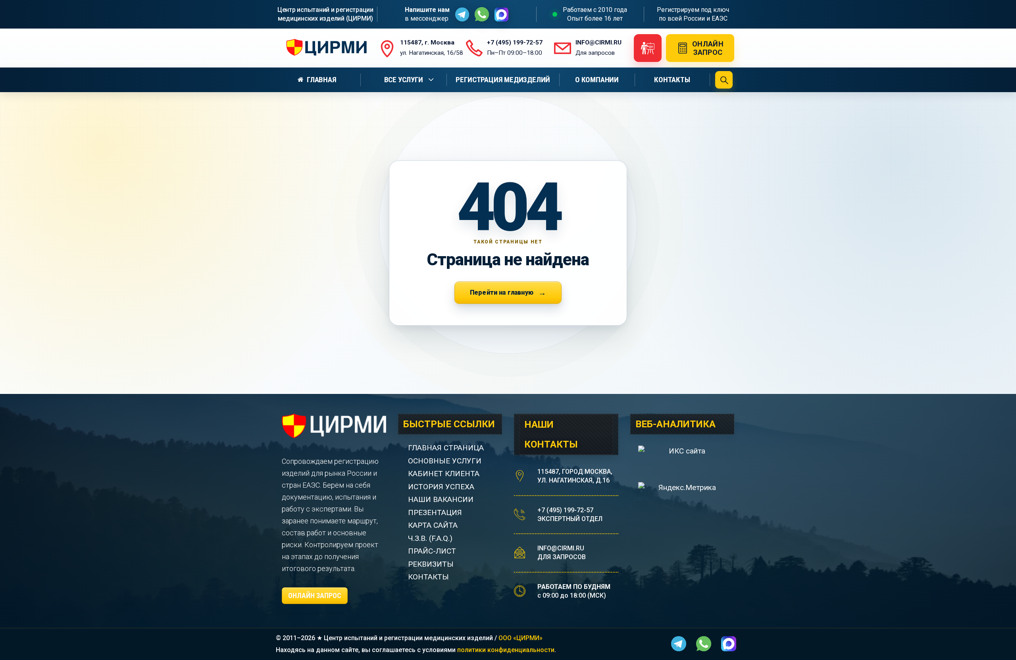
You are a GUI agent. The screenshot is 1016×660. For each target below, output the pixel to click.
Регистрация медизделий (503, 79)
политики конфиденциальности (505, 650)
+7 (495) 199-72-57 (565, 510)
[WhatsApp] (482, 14)
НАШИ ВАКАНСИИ (440, 499)
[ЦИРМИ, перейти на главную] (324, 48)
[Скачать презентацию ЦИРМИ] (648, 48)
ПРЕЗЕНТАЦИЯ (435, 512)
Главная (322, 79)
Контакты (672, 79)
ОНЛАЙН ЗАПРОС (314, 595)
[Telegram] (462, 14)
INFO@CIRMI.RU (560, 548)
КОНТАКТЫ (428, 576)
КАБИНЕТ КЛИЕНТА (443, 473)
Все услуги (403, 79)
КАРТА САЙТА (433, 525)
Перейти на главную (501, 292)
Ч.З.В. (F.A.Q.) (431, 538)
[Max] (501, 14)
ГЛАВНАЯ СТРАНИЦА (446, 447)
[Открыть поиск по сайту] (724, 80)
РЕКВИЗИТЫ (431, 564)
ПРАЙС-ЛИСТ (432, 551)
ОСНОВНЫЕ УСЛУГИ (444, 460)
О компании (597, 79)
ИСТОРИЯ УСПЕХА (441, 486)
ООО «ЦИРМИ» (520, 638)
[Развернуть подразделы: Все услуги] (432, 80)
